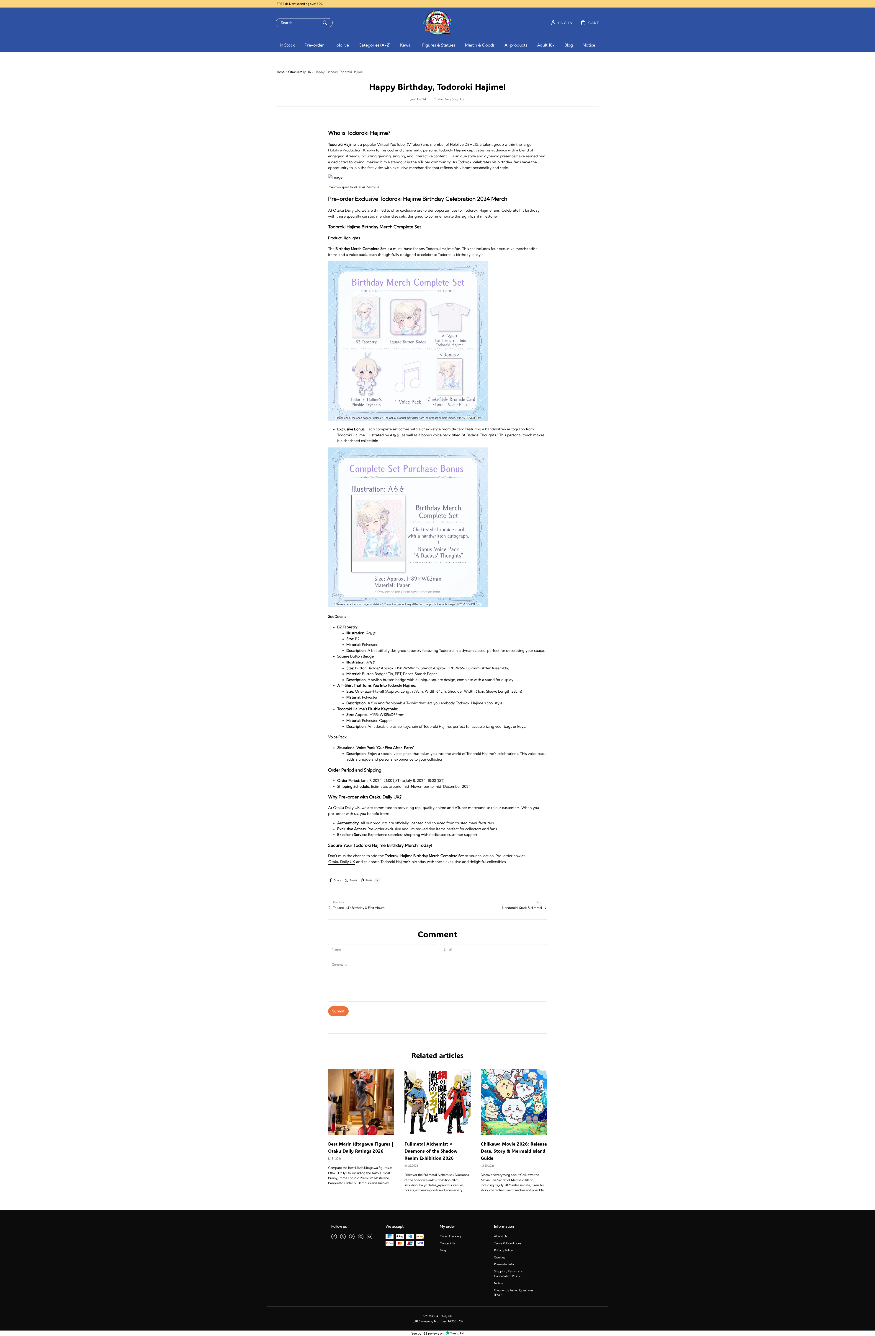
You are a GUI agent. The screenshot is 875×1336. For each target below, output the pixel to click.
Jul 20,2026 (487, 1165)
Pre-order (314, 45)
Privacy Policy (503, 1250)
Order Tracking (450, 1236)
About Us (500, 1236)
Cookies (499, 1257)
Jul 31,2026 (335, 1158)
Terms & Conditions (507, 1243)
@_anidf (359, 187)
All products (515, 45)
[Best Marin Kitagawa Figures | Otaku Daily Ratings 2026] (361, 1102)
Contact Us (448, 1243)
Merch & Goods (480, 45)
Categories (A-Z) (374, 45)
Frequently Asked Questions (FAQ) (513, 1292)
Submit (338, 1011)
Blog (568, 45)
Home (280, 72)
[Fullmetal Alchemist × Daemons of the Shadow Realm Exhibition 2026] (437, 1102)
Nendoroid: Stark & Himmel (522, 908)
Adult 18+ (546, 45)
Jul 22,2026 (411, 1165)
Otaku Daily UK (299, 72)
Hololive (341, 45)
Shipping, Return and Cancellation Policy (508, 1273)
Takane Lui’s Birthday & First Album (359, 908)
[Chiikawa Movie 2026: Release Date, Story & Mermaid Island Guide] (514, 1102)
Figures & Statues (438, 45)
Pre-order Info (504, 1264)
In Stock (287, 45)
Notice (589, 45)
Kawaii (406, 45)
